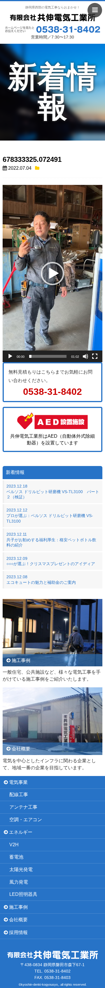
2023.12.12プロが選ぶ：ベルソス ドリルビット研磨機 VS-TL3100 (49, 515)
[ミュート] (85, 356)
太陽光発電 (21, 869)
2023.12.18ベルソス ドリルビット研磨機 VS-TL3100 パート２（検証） (52, 491)
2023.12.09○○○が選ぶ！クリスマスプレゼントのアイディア (50, 561)
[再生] (10, 356)
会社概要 (18, 919)
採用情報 (18, 932)
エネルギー (20, 832)
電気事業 (18, 782)
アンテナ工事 (23, 807)
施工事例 (18, 907)
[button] (52, 273)
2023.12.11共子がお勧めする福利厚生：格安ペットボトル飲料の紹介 (51, 539)
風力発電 (18, 882)
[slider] (47, 356)
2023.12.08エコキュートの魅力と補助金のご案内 (41, 579)
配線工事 (18, 794)
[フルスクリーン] (95, 356)
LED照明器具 (23, 894)
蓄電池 (16, 856)
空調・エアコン (25, 819)
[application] (52, 273)
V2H (14, 844)
